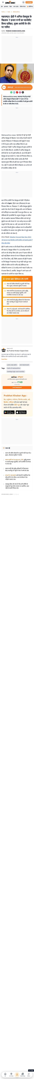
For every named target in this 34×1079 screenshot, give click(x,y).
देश (5, 399)
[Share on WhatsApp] (11, 92)
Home (3, 12)
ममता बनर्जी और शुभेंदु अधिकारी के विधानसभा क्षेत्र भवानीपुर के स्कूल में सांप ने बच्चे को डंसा (18, 302)
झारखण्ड (6, 6)
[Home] (10, 2)
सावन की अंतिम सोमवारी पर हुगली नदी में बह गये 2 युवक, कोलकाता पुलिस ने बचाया (18, 285)
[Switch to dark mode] (23, 2)
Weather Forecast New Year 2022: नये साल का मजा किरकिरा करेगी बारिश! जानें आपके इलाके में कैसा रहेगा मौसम (16, 240)
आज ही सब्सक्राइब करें (17, 387)
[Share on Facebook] (14, 92)
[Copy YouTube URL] (17, 92)
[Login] (17, 1074)
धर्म (29, 399)
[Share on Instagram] (20, 92)
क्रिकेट (6, 402)
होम (2, 6)
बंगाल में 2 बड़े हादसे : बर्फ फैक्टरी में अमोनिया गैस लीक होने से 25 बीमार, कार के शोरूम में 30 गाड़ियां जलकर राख (18, 311)
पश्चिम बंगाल (22, 6)
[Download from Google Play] (9, 412)
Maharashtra (16, 12)
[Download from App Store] (21, 412)
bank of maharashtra (13, 368)
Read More (4, 359)
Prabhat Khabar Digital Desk (18, 351)
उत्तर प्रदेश (15, 6)
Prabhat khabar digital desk (15, 31)
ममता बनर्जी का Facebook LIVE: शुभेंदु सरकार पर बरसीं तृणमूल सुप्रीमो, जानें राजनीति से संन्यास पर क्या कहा (17, 293)
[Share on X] (23, 92)
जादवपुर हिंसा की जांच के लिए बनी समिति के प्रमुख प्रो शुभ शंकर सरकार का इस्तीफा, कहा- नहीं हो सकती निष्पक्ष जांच (17, 486)
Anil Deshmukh (24, 365)
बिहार (11, 6)
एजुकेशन (9, 399)
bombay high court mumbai (15, 371)
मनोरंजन (15, 399)
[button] (17, 73)
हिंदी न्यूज (17, 405)
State (8, 12)
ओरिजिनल (31, 6)
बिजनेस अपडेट (22, 399)
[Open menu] (3, 2)
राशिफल (11, 402)
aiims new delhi (12, 365)
